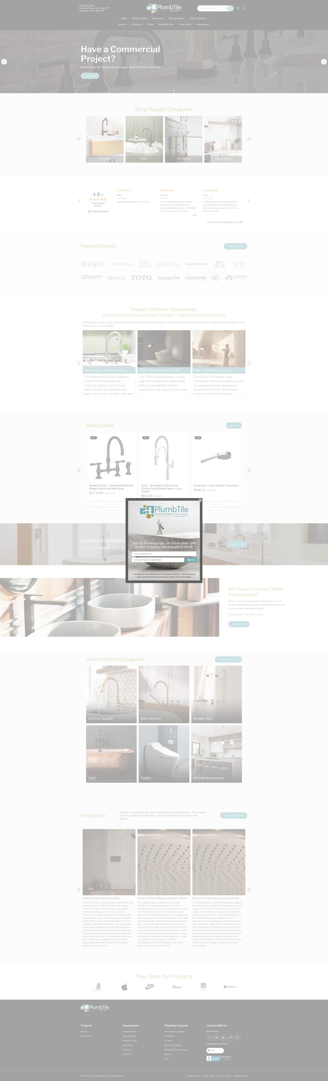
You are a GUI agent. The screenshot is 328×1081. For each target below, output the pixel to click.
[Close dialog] (200, 500)
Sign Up (191, 560)
